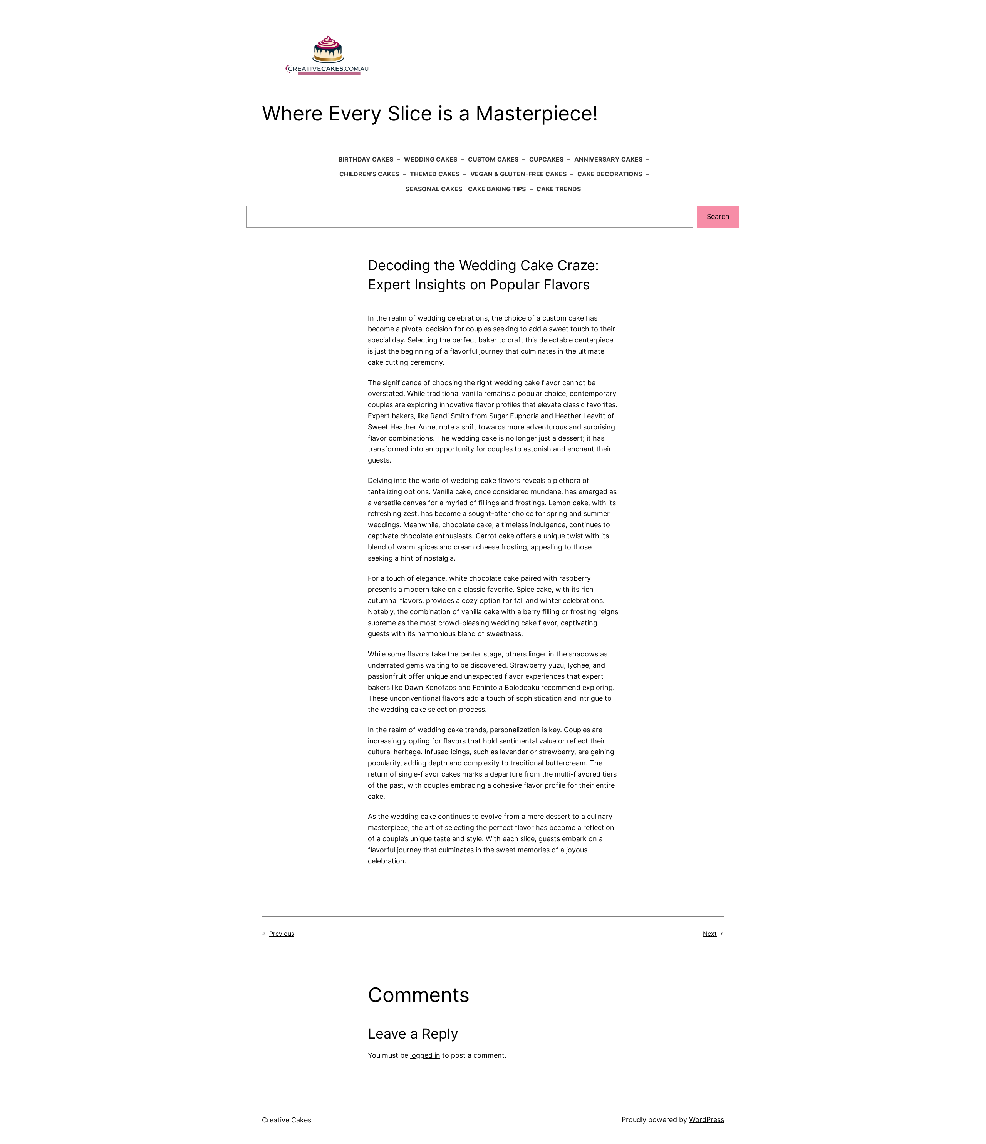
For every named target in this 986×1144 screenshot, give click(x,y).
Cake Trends (559, 189)
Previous (281, 933)
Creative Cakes (286, 1120)
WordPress (706, 1120)
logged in (425, 1055)
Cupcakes (546, 159)
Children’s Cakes (369, 174)
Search (718, 216)
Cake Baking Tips (497, 189)
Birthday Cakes (366, 159)
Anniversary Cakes (608, 159)
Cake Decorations (609, 174)
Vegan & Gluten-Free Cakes (518, 174)
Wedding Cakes (430, 159)
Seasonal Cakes (434, 189)
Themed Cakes (434, 174)
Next (710, 933)
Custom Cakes (493, 159)
